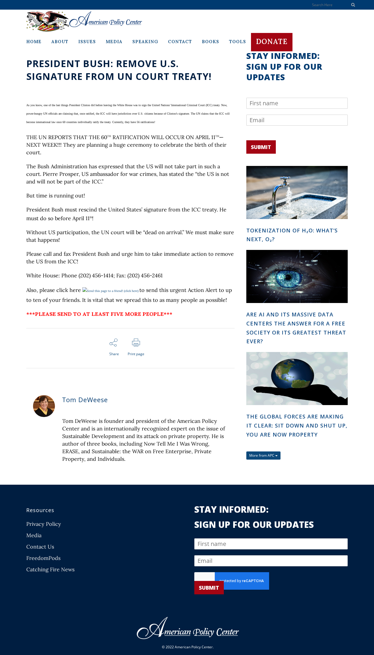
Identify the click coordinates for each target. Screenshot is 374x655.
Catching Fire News (50, 569)
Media (33, 535)
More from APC (262, 455)
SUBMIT (261, 146)
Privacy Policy (43, 524)
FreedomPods (43, 558)
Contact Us (40, 547)
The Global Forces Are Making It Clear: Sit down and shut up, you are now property (296, 425)
